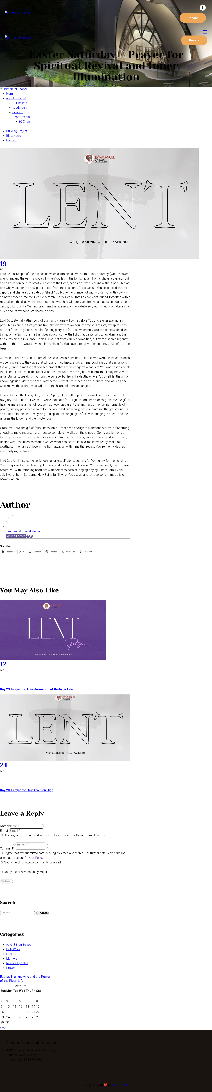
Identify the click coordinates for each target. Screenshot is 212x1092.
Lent (9, 954)
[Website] (31, 536)
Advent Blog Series (18, 944)
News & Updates (17, 963)
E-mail (4, 830)
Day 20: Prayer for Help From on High (26, 790)
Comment (6, 848)
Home (84, 85)
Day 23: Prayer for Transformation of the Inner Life (36, 689)
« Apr (3, 1027)
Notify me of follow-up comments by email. (33, 862)
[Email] (28, 536)
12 (3, 664)
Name (4, 826)
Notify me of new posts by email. (26, 872)
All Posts (92, 85)
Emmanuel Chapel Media (23, 531)
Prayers (11, 968)
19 (3, 263)
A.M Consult (120, 1085)
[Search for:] (18, 913)
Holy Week (13, 949)
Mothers (11, 958)
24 (3, 765)
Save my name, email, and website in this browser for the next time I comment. (56, 835)
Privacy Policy (34, 858)
